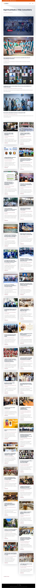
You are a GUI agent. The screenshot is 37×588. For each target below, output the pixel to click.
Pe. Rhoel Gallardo (26, 542)
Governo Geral (22, 490)
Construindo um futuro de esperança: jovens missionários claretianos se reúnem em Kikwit (26, 160)
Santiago (25, 567)
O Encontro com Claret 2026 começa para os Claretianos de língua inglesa (26, 184)
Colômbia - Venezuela (11, 186)
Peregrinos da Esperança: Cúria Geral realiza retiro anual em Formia (10, 310)
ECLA (24, 262)
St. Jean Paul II (10, 212)
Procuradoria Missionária (12, 432)
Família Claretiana (26, 465)
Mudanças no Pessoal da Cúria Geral (10, 430)
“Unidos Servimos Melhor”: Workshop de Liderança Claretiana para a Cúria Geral (25, 487)
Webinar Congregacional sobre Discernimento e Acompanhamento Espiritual (26, 334)
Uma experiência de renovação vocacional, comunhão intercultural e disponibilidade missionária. (17, 58)
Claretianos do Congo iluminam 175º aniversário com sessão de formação (10, 553)
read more (6, 142)
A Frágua (8, 60)
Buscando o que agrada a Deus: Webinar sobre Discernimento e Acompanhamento (26, 284)
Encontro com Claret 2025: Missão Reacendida (9, 383)
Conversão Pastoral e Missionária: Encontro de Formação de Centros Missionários (9, 183)
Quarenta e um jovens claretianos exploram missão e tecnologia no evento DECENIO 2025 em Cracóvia (26, 259)
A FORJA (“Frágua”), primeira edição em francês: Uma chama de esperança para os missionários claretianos (10, 360)
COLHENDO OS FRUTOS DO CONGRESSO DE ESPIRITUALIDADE (25, 408)
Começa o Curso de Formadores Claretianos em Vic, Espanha (10, 530)
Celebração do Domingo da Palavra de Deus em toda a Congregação (25, 209)
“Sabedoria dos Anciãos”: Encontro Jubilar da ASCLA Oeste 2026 (25, 133)
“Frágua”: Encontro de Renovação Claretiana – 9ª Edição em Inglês (25, 310)
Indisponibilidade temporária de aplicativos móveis (10, 158)
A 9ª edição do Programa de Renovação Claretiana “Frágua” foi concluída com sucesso (10, 261)
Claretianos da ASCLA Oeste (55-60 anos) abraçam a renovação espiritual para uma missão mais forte (26, 435)
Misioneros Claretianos (13, 586)
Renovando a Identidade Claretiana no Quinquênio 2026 (14, 112)
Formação (10, 531)
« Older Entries (6, 576)
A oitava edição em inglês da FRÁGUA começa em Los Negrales (25, 512)
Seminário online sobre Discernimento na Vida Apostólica (8, 133)
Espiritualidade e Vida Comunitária (17, 88)
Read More (10, 30)
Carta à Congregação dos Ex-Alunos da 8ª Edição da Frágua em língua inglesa (10, 478)
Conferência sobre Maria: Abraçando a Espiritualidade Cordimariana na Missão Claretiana (25, 539)
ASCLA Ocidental (26, 136)
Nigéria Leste (15, 114)
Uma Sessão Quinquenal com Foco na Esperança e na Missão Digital (26, 384)
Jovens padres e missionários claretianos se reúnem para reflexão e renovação (10, 454)
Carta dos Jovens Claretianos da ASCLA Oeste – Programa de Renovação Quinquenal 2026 (10, 235)
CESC (9, 385)
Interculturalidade (9, 88)
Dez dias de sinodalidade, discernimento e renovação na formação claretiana (10, 285)
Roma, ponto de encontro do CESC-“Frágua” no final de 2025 (26, 234)
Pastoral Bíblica (26, 211)
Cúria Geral (9, 312)
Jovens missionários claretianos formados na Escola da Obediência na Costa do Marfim (10, 210)
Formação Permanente (10, 114)
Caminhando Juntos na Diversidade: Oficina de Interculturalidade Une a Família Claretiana (17, 86)
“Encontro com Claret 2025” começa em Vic (9, 408)
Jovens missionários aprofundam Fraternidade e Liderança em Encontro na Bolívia (9, 504)
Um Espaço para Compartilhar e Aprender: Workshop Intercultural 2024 (26, 461)
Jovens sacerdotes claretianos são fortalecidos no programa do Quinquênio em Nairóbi (26, 358)
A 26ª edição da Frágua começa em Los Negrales (26, 564)
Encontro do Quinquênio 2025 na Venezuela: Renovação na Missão (10, 335)
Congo (9, 556)
